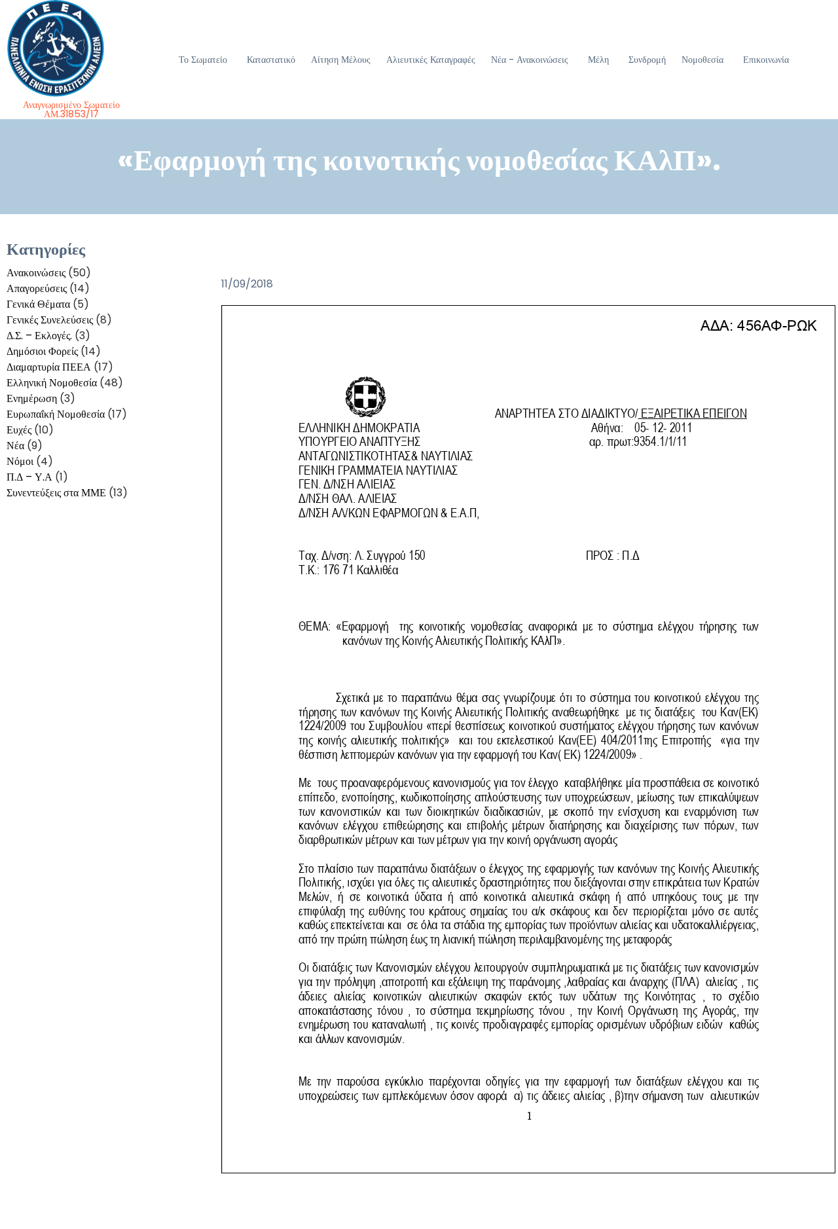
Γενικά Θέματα (38, 304)
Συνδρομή (647, 59)
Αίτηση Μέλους (341, 59)
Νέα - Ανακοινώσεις (529, 59)
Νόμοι (20, 461)
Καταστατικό (271, 59)
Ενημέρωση (32, 398)
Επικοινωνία (766, 59)
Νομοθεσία (702, 59)
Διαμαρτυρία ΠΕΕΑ (49, 367)
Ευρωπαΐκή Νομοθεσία (56, 414)
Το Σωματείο (203, 59)
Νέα (15, 445)
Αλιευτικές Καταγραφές (430, 59)
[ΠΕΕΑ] (72, 48)
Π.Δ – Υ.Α (29, 477)
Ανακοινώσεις (36, 272)
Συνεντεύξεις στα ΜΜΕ (56, 492)
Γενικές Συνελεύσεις (50, 319)
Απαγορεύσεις (37, 288)
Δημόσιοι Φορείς (42, 351)
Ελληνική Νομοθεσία (52, 382)
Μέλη (598, 59)
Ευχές (19, 429)
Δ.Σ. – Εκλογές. (39, 335)
